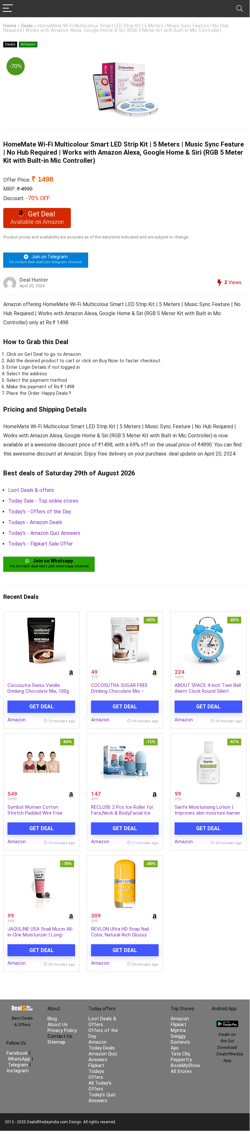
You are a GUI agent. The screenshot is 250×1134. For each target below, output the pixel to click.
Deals (27, 26)
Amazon (28, 44)
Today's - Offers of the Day (39, 512)
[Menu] (8, 8)
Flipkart (178, 1024)
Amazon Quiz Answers (102, 1057)
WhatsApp (19, 1059)
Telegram (18, 1065)
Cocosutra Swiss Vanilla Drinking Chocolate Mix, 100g (38, 688)
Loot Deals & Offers (102, 1021)
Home (9, 26)
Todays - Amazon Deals (35, 522)
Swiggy (178, 1036)
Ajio (175, 1048)
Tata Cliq (180, 1054)
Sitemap (56, 1042)
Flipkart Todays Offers (96, 1071)
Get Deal (41, 706)
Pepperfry (181, 1060)
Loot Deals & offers (31, 490)
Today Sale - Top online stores (43, 501)
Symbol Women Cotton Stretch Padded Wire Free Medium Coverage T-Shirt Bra (39, 813)
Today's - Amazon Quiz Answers (44, 533)
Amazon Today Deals (101, 1045)
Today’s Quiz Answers (102, 1097)
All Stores (181, 1071)
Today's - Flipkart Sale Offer (40, 544)
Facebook (18, 1053)
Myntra (178, 1030)
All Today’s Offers (100, 1086)
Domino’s (180, 1042)
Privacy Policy (62, 1030)
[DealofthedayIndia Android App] (227, 1023)
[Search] (239, 8)
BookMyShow (185, 1065)
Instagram (18, 1071)
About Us (57, 1024)
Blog (52, 1019)
